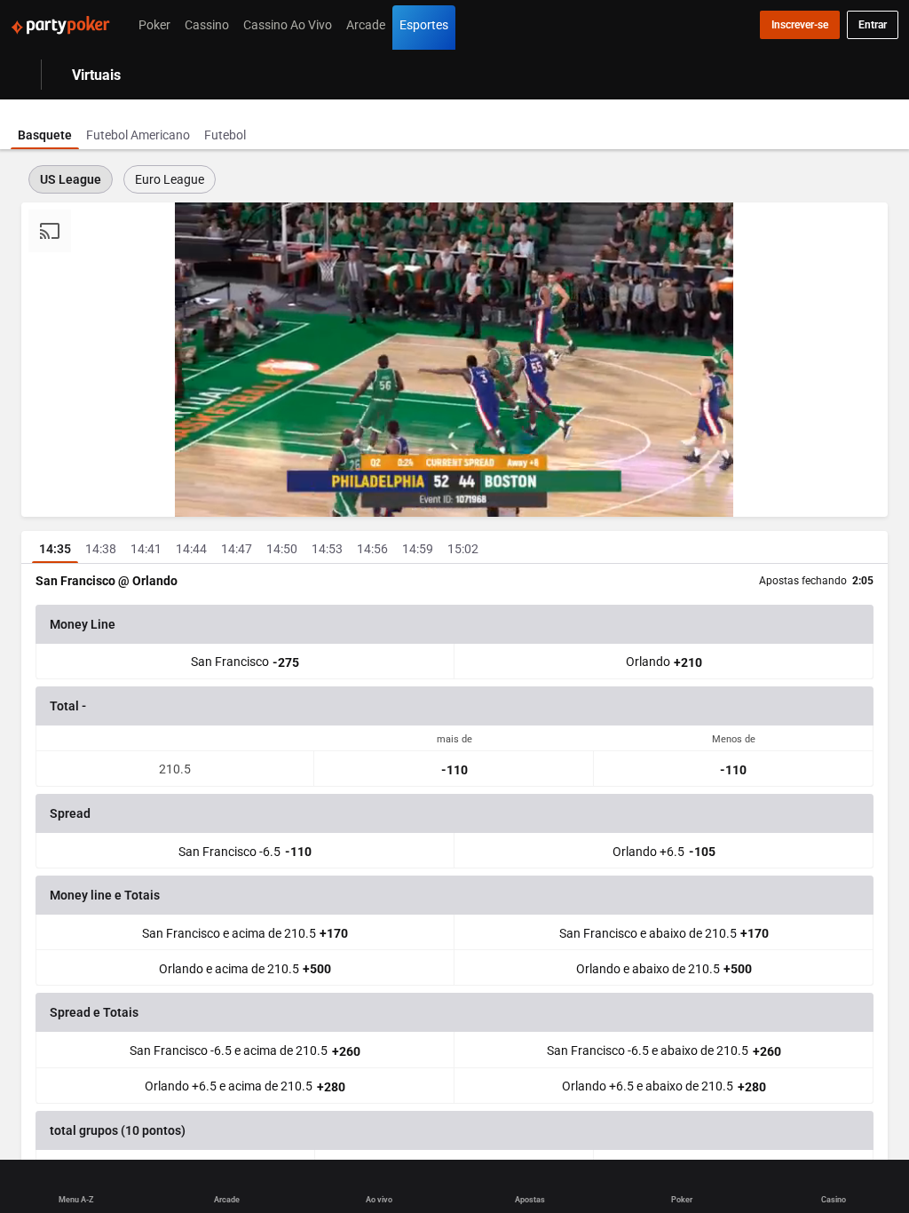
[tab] (45, 124)
